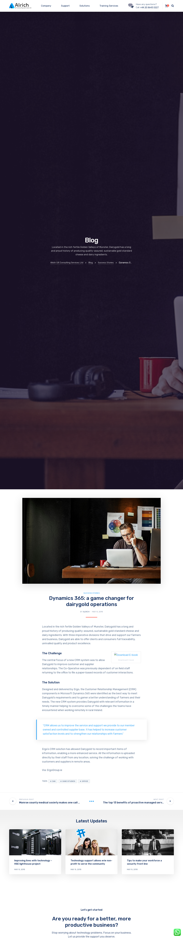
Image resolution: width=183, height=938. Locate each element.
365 (53, 781)
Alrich (86, 612)
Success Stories (91, 593)
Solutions (84, 5)
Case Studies (68, 781)
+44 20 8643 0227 (149, 7)
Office (85, 781)
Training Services (109, 5)
